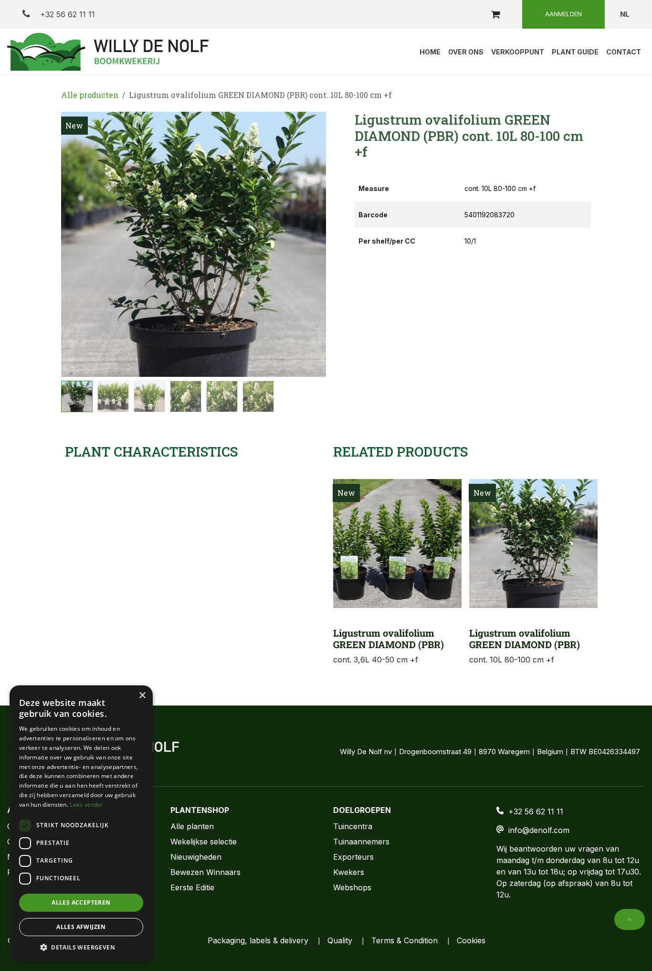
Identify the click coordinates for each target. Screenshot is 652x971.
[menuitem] (430, 51)
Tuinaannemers (361, 841)
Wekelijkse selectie (203, 841)
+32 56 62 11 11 (66, 14)
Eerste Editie (192, 887)
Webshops (352, 887)
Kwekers (348, 872)
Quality (339, 940)
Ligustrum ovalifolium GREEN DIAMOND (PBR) (388, 639)
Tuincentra (352, 826)
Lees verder (86, 804)
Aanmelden (563, 14)
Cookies (471, 940)
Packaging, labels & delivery (258, 940)
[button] (74, 244)
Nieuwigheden (195, 857)
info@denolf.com (538, 830)
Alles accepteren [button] (81, 902)
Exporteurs (353, 857)
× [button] (142, 695)
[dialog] (81, 823)
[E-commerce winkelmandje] (495, 14)
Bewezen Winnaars (205, 872)
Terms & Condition (404, 940)
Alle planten (192, 826)
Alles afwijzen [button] (81, 927)
